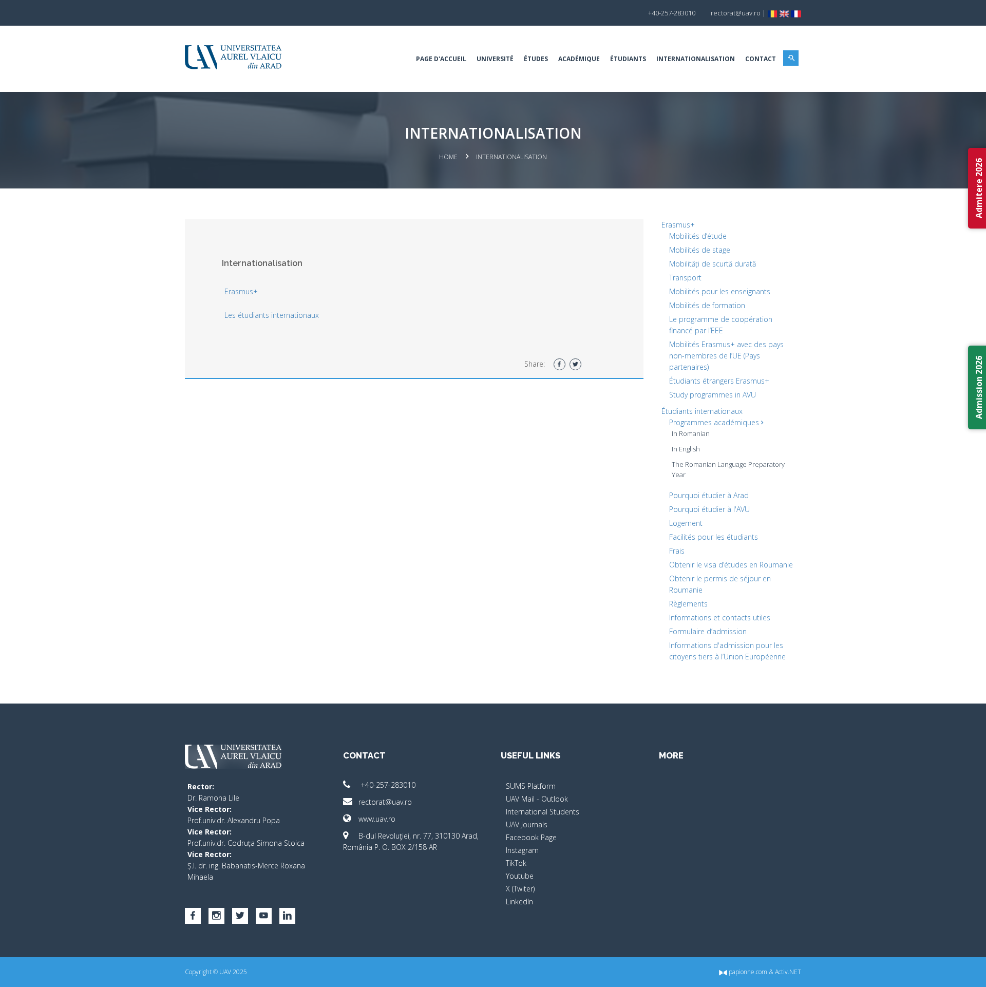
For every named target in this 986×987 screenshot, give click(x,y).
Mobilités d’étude (698, 236)
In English (686, 448)
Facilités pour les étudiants (713, 537)
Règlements (688, 604)
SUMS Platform (531, 786)
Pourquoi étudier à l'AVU (709, 509)
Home (448, 157)
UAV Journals (526, 824)
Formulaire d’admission (708, 631)
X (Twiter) (520, 889)
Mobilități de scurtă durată (712, 264)
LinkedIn (519, 901)
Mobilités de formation (707, 305)
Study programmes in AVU (712, 395)
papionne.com (747, 971)
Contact (760, 58)
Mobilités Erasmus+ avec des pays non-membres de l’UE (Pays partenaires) (726, 355)
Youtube (520, 876)
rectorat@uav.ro (385, 802)
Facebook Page (531, 837)
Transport (685, 277)
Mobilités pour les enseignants (719, 291)
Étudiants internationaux (702, 411)
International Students (542, 812)
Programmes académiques (715, 422)
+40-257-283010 (386, 785)
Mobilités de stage (699, 250)
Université (495, 58)
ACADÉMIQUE (579, 58)
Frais (677, 551)
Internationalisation (695, 58)
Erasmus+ (241, 291)
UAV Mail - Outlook (537, 799)
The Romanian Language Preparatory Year (728, 469)
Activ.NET (788, 971)
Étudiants (628, 58)
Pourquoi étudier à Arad (709, 495)
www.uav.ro (376, 819)
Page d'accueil (441, 58)
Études (536, 58)
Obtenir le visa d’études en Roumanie (731, 565)
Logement (686, 523)
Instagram (522, 850)
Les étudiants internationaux (271, 315)
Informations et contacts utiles (719, 617)
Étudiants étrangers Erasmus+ (719, 381)
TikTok (516, 863)
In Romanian (691, 433)
